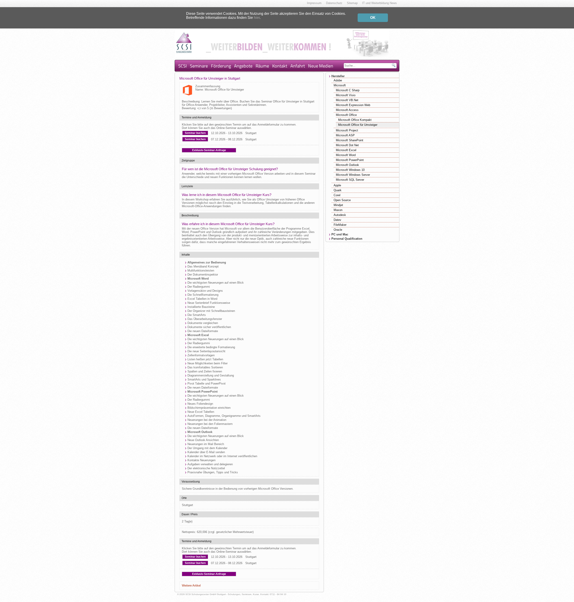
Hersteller (338, 76)
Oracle (338, 229)
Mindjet (338, 205)
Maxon (338, 210)
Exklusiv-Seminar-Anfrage (209, 150)
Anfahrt (297, 65)
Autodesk (340, 215)
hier (257, 18)
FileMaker (340, 224)
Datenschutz (334, 3)
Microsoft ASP (345, 135)
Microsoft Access (347, 110)
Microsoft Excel (346, 150)
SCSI (182, 65)
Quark (337, 190)
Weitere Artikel (191, 585)
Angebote (243, 65)
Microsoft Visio (345, 95)
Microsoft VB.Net (347, 100)
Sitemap (352, 3)
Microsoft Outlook (347, 165)
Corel (337, 195)
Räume (262, 65)
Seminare (199, 65)
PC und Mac (339, 234)
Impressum (314, 3)
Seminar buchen (195, 133)
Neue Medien (320, 65)
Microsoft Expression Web (353, 105)
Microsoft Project (347, 130)
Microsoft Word (346, 155)
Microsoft (340, 85)
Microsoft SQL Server (350, 179)
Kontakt (279, 65)
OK (373, 18)
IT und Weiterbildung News (379, 3)
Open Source (342, 200)
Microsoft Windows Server (353, 174)
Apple (337, 185)
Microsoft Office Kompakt (355, 120)
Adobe (338, 80)
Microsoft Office (346, 115)
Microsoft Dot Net (347, 145)
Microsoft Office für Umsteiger (357, 124)
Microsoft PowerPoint (350, 160)
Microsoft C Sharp (347, 90)
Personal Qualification (346, 238)
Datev (337, 220)
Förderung (221, 65)
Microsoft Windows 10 (350, 170)
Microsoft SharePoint (349, 140)
